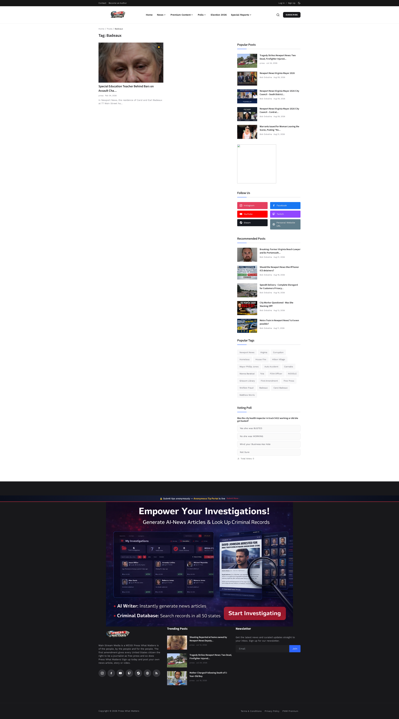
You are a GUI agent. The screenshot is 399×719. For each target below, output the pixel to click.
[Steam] (138, 673)
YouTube (248, 214)
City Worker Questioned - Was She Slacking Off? (276, 304)
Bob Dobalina (266, 77)
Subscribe (292, 15)
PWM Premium (290, 711)
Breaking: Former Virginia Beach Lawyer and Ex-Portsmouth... (280, 251)
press (101, 95)
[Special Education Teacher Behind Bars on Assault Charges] (131, 63)
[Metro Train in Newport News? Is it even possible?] (247, 326)
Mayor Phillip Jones (249, 366)
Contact (102, 3)
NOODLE (292, 373)
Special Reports (240, 14)
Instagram (249, 205)
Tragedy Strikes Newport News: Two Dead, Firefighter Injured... (278, 57)
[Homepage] (118, 14)
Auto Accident (271, 366)
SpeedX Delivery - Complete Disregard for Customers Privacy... (279, 286)
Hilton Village (278, 359)
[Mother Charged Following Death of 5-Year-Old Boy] (177, 678)
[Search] (278, 15)
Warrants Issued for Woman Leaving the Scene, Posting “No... (279, 128)
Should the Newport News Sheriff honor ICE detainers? (279, 268)
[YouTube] (120, 673)
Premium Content (181, 14)
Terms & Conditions (251, 711)
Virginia (263, 352)
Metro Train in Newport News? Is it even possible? (279, 322)
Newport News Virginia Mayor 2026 (277, 73)
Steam (247, 222)
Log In (282, 3)
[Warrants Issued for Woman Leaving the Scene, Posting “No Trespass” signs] (247, 132)
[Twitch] (129, 673)
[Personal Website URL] (147, 673)
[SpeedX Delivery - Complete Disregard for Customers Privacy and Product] (247, 290)
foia (262, 373)
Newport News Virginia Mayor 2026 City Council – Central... (279, 110)
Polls (201, 14)
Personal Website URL (285, 224)
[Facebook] (111, 673)
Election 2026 (219, 14)
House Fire (260, 359)
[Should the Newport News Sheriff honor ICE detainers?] (247, 272)
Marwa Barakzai (247, 373)
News (160, 14)
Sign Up (291, 3)
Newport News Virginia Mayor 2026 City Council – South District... (279, 92)
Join (295, 648)
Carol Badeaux (281, 388)
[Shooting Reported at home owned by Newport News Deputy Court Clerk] (177, 643)
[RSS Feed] (156, 673)
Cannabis (288, 366)
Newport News (247, 352)
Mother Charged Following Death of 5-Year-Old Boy (208, 674)
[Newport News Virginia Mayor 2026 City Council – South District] (247, 96)
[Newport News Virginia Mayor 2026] (247, 79)
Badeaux (263, 388)
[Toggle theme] (299, 3)
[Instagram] (102, 673)
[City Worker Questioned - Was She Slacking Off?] (247, 308)
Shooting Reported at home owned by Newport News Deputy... (208, 639)
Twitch (280, 214)
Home (149, 14)
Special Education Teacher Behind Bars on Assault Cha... (126, 88)
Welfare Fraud (246, 388)
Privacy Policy (272, 711)
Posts (109, 29)
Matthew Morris (247, 395)
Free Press (289, 381)
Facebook (282, 205)
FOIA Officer (276, 373)
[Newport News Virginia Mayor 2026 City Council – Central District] (247, 114)
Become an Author (118, 3)
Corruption (278, 352)
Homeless (245, 359)
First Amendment (269, 381)
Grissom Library (247, 381)
